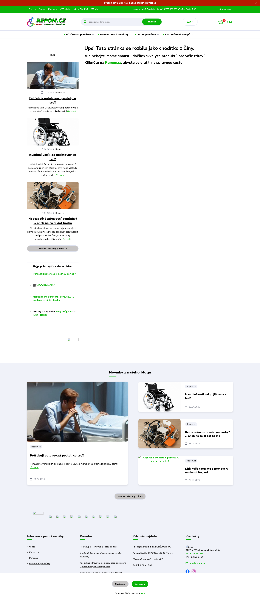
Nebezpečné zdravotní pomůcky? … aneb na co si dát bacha (52, 221)
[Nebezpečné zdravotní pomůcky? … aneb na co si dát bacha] (53, 196)
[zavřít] (256, 3)
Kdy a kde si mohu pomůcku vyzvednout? (101, 572)
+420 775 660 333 (168, 9)
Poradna (33, 558)
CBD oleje (65, 9)
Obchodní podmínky (39, 563)
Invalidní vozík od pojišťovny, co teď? (53, 157)
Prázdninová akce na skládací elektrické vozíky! (130, 2)
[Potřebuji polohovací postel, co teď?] (53, 76)
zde (143, 593)
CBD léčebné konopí (177, 34)
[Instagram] (195, 572)
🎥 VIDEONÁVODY (43, 285)
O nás (42, 9)
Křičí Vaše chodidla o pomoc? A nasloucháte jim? (206, 470)
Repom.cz (60, 92)
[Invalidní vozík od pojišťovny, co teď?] (53, 132)
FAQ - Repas (40, 315)
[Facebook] (189, 572)
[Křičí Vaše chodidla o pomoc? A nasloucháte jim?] (159, 470)
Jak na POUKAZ (80, 9)
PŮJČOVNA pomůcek (78, 34)
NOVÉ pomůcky (147, 34)
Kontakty (52, 9)
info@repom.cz (197, 563)
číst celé (71, 111)
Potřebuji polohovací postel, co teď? (52, 100)
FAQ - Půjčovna (65, 311)
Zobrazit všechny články (51, 248)
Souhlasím (140, 584)
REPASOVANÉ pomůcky (114, 34)
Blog (31, 9)
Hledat (152, 21)
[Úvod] (51, 22)
